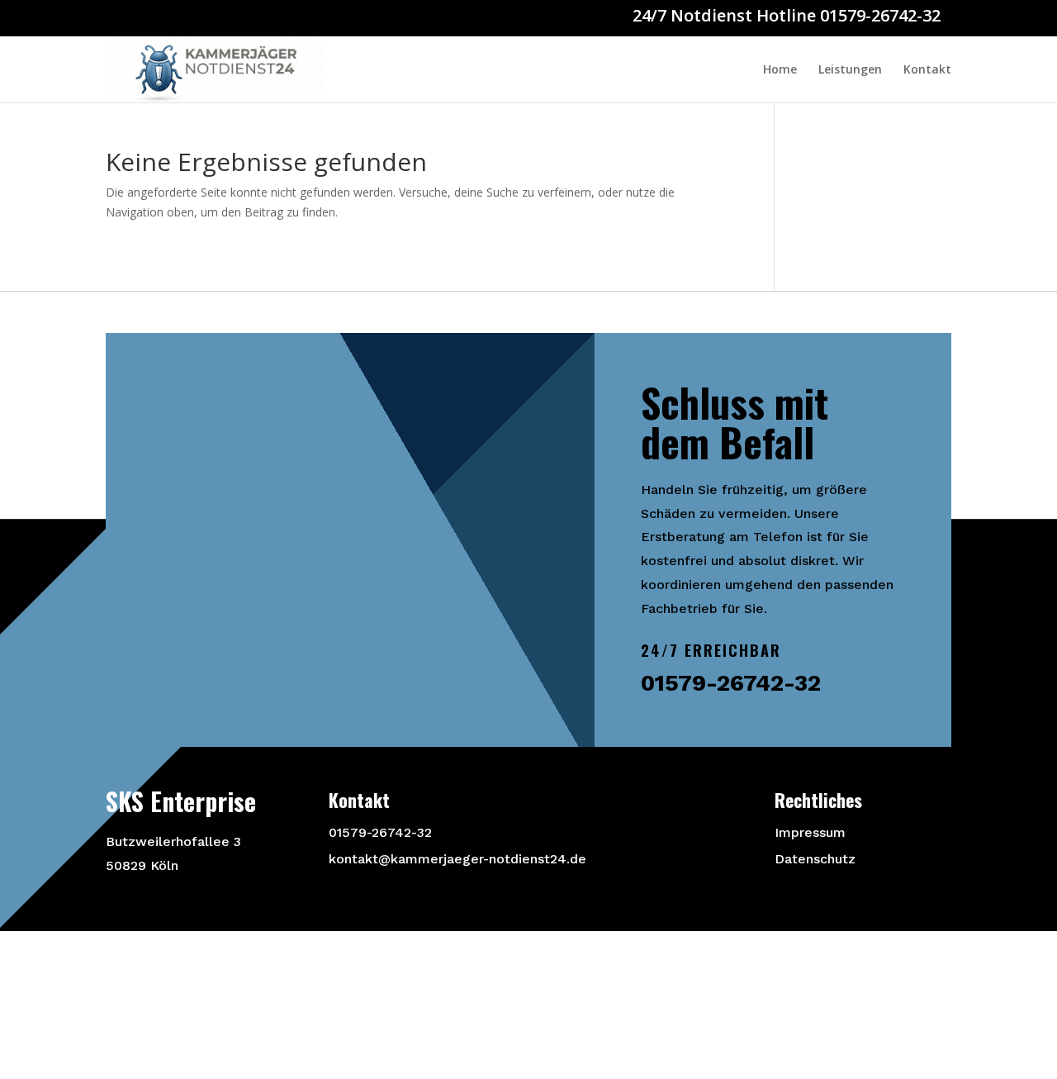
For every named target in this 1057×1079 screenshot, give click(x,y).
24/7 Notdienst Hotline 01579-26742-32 (787, 15)
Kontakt (927, 70)
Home (780, 70)
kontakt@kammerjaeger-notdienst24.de (457, 859)
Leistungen (850, 70)
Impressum (810, 832)
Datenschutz (815, 859)
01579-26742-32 (380, 832)
